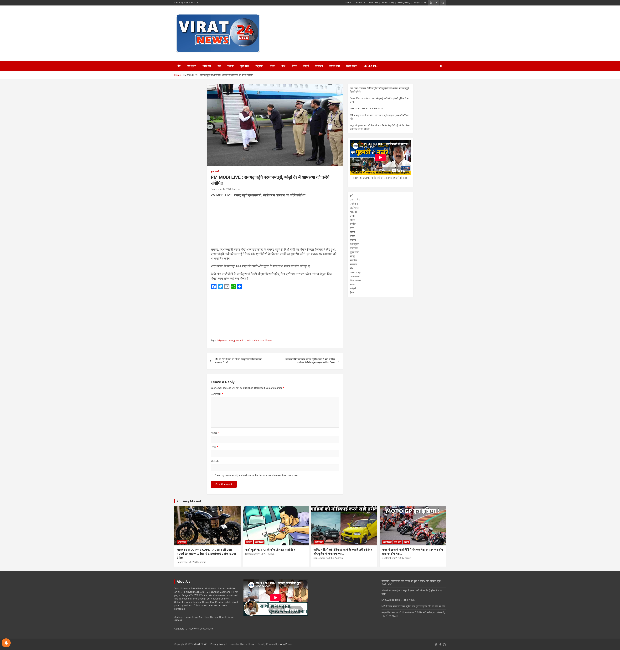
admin (236, 189)
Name (215, 432)
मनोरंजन (319, 66)
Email (214, 447)
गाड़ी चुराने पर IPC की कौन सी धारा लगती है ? (270, 550)
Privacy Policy (404, 2)
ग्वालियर (353, 211)
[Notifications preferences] (6, 642)
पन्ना (352, 228)
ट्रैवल (272, 66)
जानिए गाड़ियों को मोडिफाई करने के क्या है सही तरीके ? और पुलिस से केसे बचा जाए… (343, 552)
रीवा (219, 66)
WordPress (286, 644)
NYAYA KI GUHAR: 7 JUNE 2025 (366, 108)
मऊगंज (353, 240)
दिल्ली (352, 219)
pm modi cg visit (242, 340)
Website (215, 461)
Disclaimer (371, 66)
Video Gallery (388, 2)
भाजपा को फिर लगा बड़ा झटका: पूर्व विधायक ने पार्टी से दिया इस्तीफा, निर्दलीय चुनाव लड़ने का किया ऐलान (310, 361)
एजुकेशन (259, 66)
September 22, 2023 (187, 562)
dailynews (222, 340)
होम (179, 66)
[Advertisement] (275, 223)
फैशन (294, 66)
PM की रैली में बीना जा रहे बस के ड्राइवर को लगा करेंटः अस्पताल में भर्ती (239, 361)
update (255, 340)
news (230, 340)
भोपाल (352, 236)
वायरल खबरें (334, 66)
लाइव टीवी (207, 66)
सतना (352, 284)
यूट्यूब (352, 256)
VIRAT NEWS (200, 644)
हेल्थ (283, 66)
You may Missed (189, 501)
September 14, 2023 (221, 189)
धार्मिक (353, 224)
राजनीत (230, 66)
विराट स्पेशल (351, 66)
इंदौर (352, 195)
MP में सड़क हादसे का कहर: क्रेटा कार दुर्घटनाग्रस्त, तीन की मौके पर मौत (413, 606)
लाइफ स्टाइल (356, 272)
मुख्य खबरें (244, 66)
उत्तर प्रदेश (355, 199)
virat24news (266, 340)
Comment (217, 393)
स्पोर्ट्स (306, 66)
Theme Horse (247, 644)
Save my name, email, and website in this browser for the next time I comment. (257, 475)
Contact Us (360, 2)
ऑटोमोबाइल (355, 207)
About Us (373, 2)
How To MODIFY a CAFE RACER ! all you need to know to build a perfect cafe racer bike (206, 553)
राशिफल (353, 264)
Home (348, 2)
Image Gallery (420, 2)
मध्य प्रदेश (191, 66)
